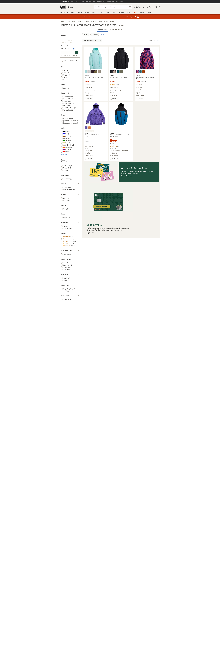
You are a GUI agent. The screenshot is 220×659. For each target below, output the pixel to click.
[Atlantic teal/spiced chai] (143, 71)
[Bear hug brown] (92, 71)
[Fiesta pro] (137, 71)
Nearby (76, 49)
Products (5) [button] (102, 29)
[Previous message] (82, 17)
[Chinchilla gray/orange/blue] (89, 127)
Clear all (102, 34)
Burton (63, 21)
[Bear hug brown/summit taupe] (114, 71)
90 (158, 40)
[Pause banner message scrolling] (138, 17)
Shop (70, 7)
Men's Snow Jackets (91, 21)
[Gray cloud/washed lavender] (89, 71)
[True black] (111, 71)
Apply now (90, 233)
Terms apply (135, 173)
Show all (64, 154)
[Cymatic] (86, 127)
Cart (158, 7)
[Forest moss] (121, 71)
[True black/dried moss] (95, 71)
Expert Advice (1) (116, 29)
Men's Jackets (81, 21)
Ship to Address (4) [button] (70, 61)
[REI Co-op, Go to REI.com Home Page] (63, 7)
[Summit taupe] (99, 71)
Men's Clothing (71, 21)
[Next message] (136, 17)
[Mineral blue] (140, 71)
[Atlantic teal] (118, 71)
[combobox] (113, 7)
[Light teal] (86, 71)
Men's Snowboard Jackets (106, 21)
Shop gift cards (126, 176)
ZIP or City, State (66, 49)
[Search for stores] (76, 52)
